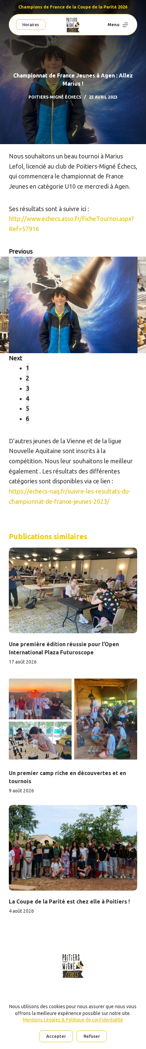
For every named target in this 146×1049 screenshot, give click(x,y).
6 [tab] (27, 418)
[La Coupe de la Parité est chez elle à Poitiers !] (73, 848)
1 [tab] (27, 367)
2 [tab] (27, 378)
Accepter (56, 1036)
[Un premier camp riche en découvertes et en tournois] (73, 719)
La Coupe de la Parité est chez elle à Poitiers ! (69, 901)
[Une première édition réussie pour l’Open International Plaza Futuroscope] (73, 590)
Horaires (30, 24)
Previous (21, 251)
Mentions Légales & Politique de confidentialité (73, 1019)
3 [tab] (27, 388)
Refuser (92, 1036)
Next (15, 358)
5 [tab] (27, 408)
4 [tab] (27, 398)
